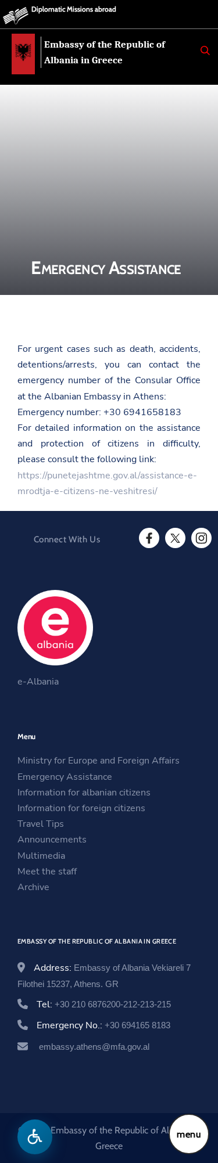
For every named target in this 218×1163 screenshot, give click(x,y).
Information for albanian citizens (84, 792)
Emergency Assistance (64, 776)
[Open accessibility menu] (34, 1136)
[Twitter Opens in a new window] (174, 538)
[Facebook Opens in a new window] (148, 538)
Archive (33, 887)
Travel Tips (40, 824)
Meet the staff (47, 871)
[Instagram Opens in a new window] (200, 538)
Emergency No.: (103, 1025)
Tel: (104, 1004)
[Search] (205, 50)
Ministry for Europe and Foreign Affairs (98, 760)
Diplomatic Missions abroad (73, 9)
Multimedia (41, 855)
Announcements (52, 839)
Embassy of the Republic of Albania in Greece (104, 52)
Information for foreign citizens (81, 808)
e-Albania (38, 681)
